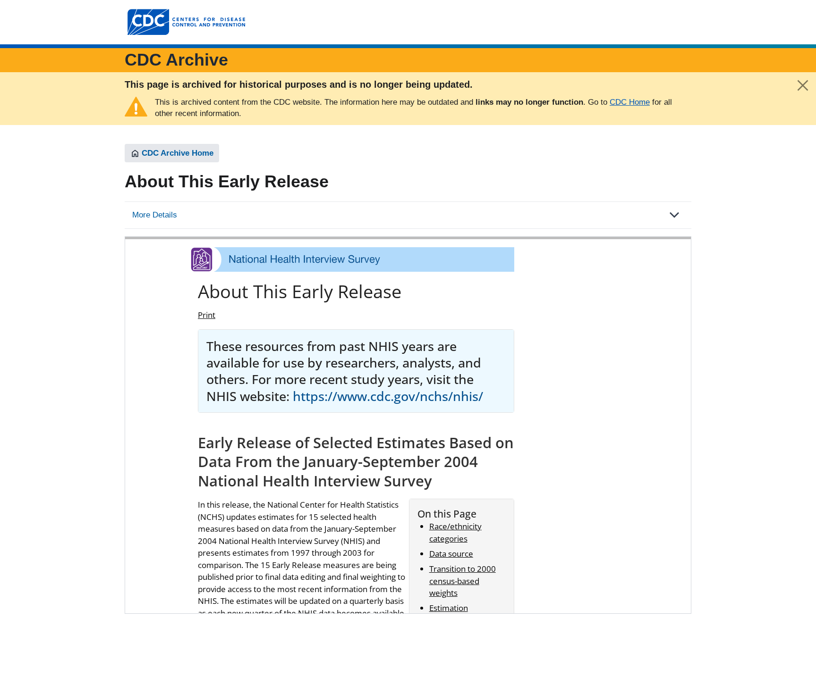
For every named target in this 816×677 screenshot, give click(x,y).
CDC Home (630, 102)
